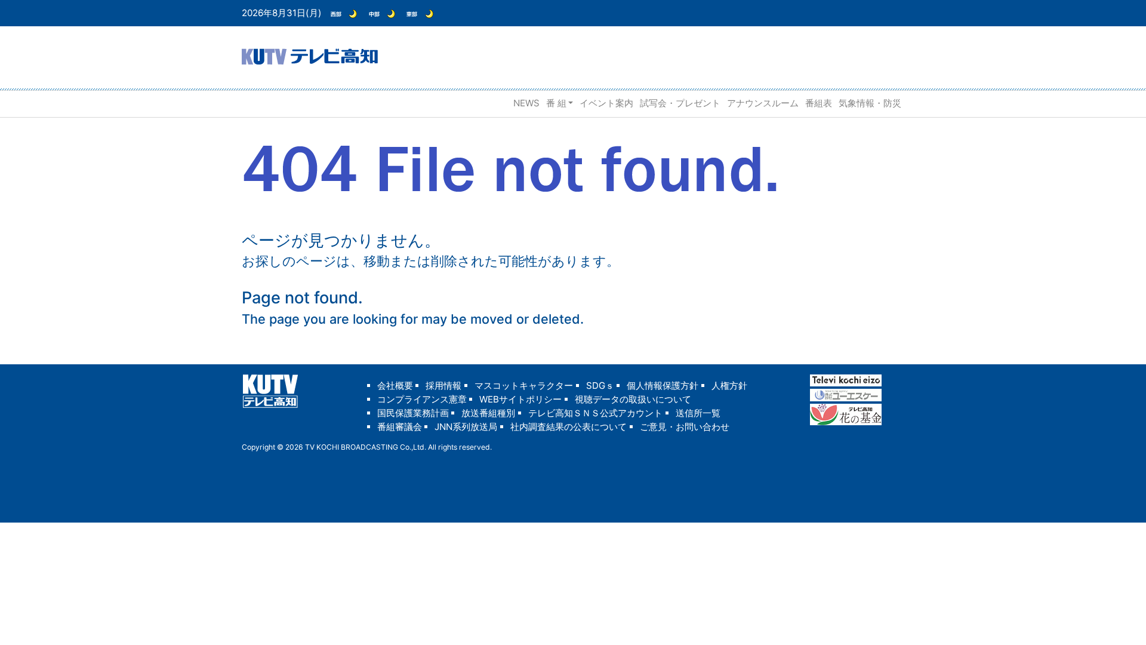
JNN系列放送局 (466, 426)
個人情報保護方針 (662, 385)
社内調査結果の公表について (568, 426)
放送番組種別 (488, 413)
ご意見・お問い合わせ (684, 426)
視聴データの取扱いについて (633, 399)
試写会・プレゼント (680, 103)
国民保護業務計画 (413, 413)
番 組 (556, 103)
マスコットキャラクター (524, 385)
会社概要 (395, 385)
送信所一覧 (698, 413)
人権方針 (729, 385)
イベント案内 (606, 103)
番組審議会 (399, 426)
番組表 (818, 103)
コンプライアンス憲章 (422, 399)
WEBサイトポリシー (520, 399)
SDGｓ (600, 385)
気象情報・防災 (870, 103)
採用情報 (443, 385)
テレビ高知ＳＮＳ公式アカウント (595, 413)
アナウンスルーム (763, 103)
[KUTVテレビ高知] (310, 55)
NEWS (526, 103)
